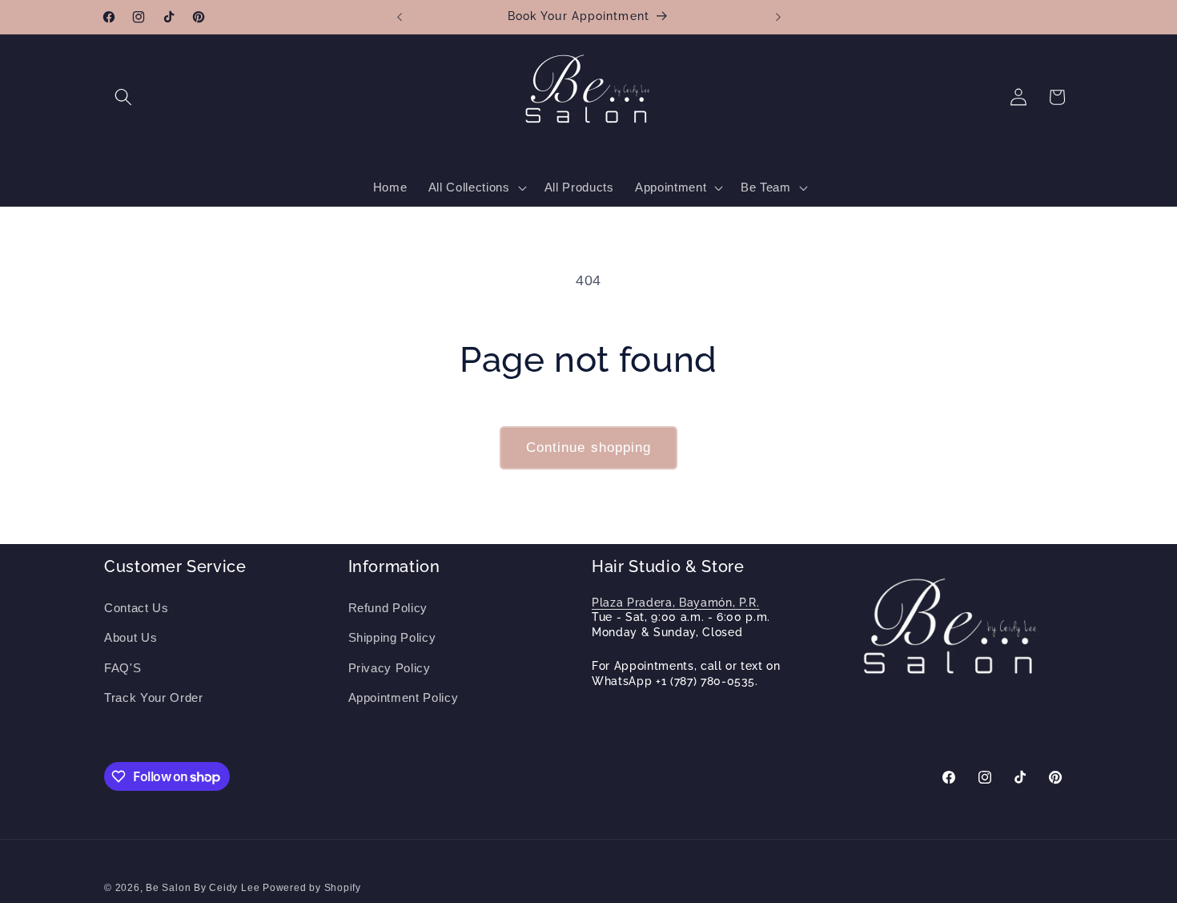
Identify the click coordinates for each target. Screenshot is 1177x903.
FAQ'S (122, 668)
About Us (130, 637)
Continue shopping (589, 447)
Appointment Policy (403, 697)
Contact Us (136, 608)
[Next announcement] (778, 17)
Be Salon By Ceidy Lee (204, 887)
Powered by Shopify (312, 887)
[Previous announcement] (399, 17)
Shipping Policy (392, 637)
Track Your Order (153, 697)
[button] (123, 97)
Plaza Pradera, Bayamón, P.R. (675, 602)
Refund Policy (388, 608)
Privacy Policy (389, 668)
